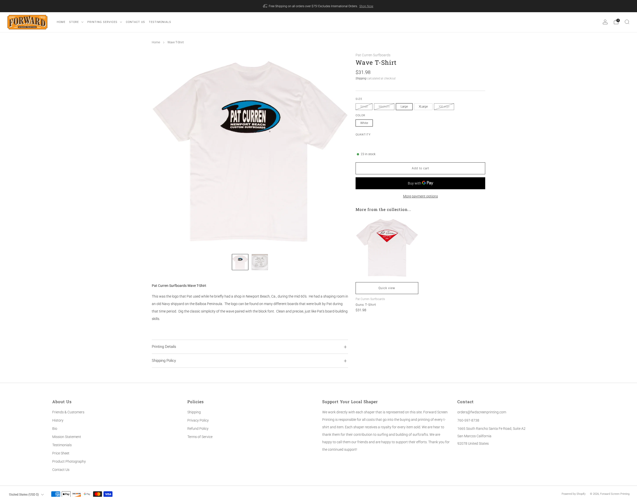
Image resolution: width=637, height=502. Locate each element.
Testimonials (62, 445)
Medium (384, 106)
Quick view (386, 288)
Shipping (361, 78)
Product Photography (69, 461)
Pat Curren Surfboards (373, 55)
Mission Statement (66, 437)
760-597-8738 (468, 420)
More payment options (420, 196)
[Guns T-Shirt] (387, 247)
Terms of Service (199, 437)
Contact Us (60, 470)
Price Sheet (60, 453)
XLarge (423, 106)
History (57, 420)
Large (404, 106)
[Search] (627, 21)
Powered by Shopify (573, 494)
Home (156, 42)
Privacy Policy (198, 420)
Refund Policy (198, 429)
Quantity (363, 134)
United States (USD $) (24, 494)
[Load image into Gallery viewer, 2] (260, 262)
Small (364, 106)
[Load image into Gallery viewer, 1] (240, 262)
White (364, 123)
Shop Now (366, 6)
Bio (54, 429)
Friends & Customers (68, 412)
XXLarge (444, 106)
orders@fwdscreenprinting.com (481, 412)
